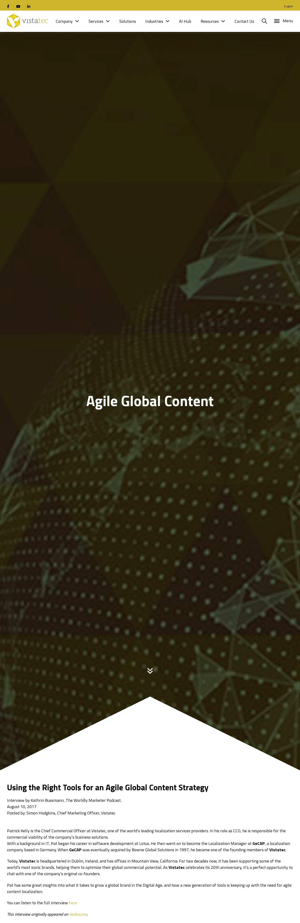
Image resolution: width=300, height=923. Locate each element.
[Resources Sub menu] (223, 21)
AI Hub (185, 21)
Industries (154, 21)
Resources (210, 21)
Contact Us (244, 21)
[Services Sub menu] (108, 21)
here (73, 903)
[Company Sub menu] (77, 21)
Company (64, 21)
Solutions (127, 21)
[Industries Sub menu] (167, 21)
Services (96, 21)
